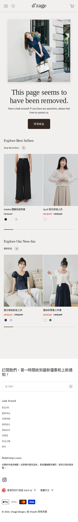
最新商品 (6, 413)
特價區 (5, 435)
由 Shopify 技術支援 (37, 511)
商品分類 (6, 441)
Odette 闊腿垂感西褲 (14, 209)
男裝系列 (6, 430)
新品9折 (5, 407)
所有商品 (39, 123)
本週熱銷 (6, 418)
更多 (4, 446)
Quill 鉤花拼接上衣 (52, 209)
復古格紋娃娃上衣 (13, 310)
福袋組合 (6, 424)
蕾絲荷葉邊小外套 (52, 310)
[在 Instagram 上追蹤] (4, 479)
